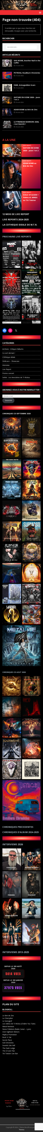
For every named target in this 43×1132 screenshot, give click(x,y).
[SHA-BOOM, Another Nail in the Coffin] (7, 65)
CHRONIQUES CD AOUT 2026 (14, 672)
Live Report (6, 369)
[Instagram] (10, 330)
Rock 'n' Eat (6, 1037)
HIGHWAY (32, 895)
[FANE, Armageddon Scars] (7, 90)
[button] (39, 12)
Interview (5, 365)
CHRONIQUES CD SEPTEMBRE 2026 (16, 413)
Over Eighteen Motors (10, 1032)
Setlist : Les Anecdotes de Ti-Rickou (16, 377)
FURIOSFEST (11, 867)
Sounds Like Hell (8, 1045)
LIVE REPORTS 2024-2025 (15, 219)
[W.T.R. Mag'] (21, 9)
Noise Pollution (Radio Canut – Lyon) (16, 1029)
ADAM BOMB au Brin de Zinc (26, 109)
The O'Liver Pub (8, 1051)
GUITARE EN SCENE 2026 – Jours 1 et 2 (27, 98)
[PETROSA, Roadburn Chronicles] (7, 78)
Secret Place (7, 1040)
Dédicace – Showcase (10, 361)
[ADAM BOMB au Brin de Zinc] (7, 114)
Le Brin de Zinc (8, 1015)
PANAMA (11, 895)
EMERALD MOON (11, 916)
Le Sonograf (7, 1021)
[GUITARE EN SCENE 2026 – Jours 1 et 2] (7, 102)
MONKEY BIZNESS (32, 867)
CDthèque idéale (8, 357)
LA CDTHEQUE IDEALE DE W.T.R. (19, 224)
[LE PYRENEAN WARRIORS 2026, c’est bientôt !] (7, 126)
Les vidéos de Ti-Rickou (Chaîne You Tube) (18, 1024)
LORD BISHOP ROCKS (32, 943)
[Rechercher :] (21, 47)
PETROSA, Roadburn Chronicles (27, 73)
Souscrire (8, 400)
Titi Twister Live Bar (10, 1053)
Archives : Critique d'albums (12, 349)
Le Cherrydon (7, 1018)
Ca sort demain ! (8, 353)
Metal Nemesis (8, 1026)
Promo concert (8, 373)
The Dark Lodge (8, 1048)
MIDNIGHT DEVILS (32, 916)
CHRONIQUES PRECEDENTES (17, 826)
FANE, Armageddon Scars (24, 85)
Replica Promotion (9, 1034)
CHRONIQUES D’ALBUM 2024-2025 (20, 832)
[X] (16, 330)
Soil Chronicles (8, 1043)
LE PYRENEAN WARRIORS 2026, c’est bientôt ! (26, 123)
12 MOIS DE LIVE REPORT (15, 214)
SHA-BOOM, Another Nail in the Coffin (27, 61)
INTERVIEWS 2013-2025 (15, 952)
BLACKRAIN (11, 943)
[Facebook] (4, 330)
